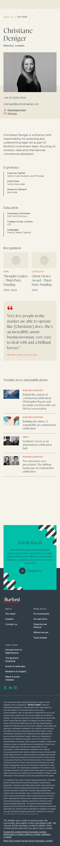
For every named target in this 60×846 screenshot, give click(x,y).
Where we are (40, 632)
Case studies (40, 637)
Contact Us (34, 570)
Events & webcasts (15, 666)
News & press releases (12, 678)
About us (8, 17)
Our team (22, 17)
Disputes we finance (40, 626)
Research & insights (15, 671)
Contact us (11, 624)
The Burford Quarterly (11, 659)
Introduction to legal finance (13, 651)
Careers (9, 619)
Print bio (12, 113)
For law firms (40, 619)
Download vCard (17, 110)
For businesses (41, 613)
